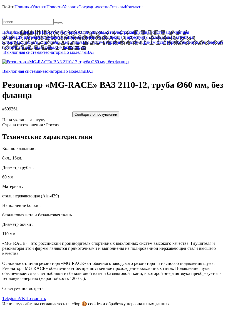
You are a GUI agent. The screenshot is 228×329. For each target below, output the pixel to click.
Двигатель (27, 37)
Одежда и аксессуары (128, 37)
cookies (94, 303)
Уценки (39, 6)
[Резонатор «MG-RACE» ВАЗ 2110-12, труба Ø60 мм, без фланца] (65, 61)
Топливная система (87, 42)
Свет (64, 42)
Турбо (172, 42)
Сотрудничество (94, 6)
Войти (8, 6)
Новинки (23, 6)
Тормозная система (123, 42)
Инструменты (50, 37)
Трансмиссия (154, 42)
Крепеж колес (94, 37)
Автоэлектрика (118, 32)
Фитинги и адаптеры (34, 47)
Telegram (10, 298)
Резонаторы (52, 52)
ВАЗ (90, 52)
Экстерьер (76, 47)
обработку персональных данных (138, 303)
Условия (70, 6)
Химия (60, 47)
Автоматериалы (62, 32)
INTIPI (40, 32)
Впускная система (150, 32)
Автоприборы (90, 32)
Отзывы (117, 6)
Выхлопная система (22, 52)
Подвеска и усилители (38, 42)
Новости (54, 6)
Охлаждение (160, 37)
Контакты (134, 6)
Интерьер (72, 37)
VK (22, 298)
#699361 (10, 109)
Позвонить (35, 298)
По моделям (74, 52)
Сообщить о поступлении (96, 114)
